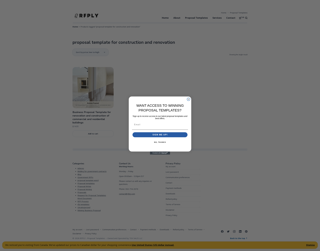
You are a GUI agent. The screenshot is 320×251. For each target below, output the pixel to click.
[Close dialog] (188, 99)
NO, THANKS (160, 142)
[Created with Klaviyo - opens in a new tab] (160, 153)
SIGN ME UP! (160, 135)
